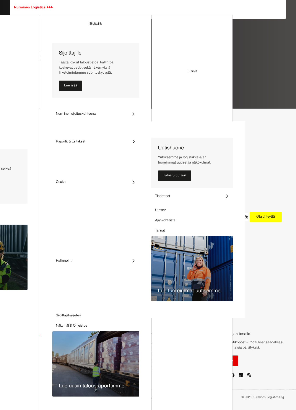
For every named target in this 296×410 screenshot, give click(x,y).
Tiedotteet (194, 196)
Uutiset (192, 71)
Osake (97, 182)
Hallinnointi (97, 260)
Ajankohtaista (165, 220)
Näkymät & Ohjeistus (71, 325)
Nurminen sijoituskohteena (97, 113)
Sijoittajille (95, 23)
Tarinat (160, 230)
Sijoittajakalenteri (68, 315)
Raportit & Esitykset (97, 141)
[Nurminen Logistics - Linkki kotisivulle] (33, 7)
